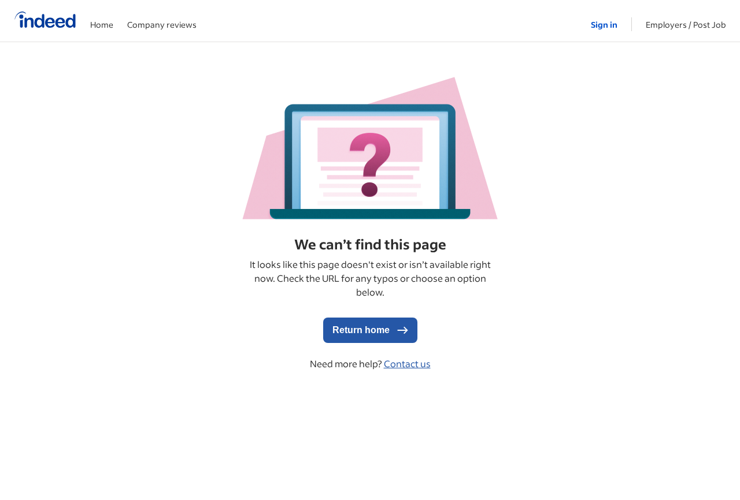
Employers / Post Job (686, 24)
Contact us (407, 363)
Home (101, 24)
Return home (362, 330)
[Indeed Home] (45, 21)
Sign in (604, 24)
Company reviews (162, 24)
